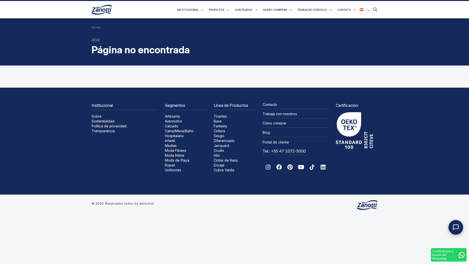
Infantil (170, 141)
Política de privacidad (109, 126)
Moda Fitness (175, 150)
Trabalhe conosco (312, 9)
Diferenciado (224, 141)
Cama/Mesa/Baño (179, 131)
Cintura (219, 131)
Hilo (217, 155)
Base (218, 121)
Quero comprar (275, 9)
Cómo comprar (275, 123)
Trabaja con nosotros (280, 114)
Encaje (219, 165)
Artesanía (172, 116)
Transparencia (103, 131)
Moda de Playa (177, 160)
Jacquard (221, 145)
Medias (171, 145)
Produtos (216, 9)
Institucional (188, 9)
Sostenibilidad (103, 121)
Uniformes (173, 170)
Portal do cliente (276, 142)
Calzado (171, 126)
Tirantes (220, 116)
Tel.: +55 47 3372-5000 (284, 151)
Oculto (219, 150)
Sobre (97, 116)
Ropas (170, 165)
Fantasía (220, 126)
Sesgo (219, 136)
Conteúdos (244, 9)
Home (96, 27)
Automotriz (173, 121)
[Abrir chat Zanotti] (455, 227)
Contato (344, 9)
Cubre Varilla (224, 170)
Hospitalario (174, 136)
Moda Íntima (174, 155)
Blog (266, 132)
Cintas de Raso (226, 160)
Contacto (270, 104)
